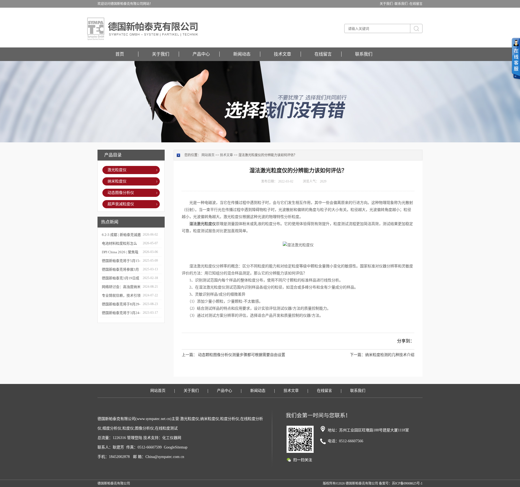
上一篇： (189, 355)
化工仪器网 (171, 438)
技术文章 (282, 54)
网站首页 (208, 155)
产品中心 (201, 54)
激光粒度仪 (117, 170)
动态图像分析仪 (121, 193)
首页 (119, 54)
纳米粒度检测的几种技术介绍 (389, 355)
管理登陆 (134, 438)
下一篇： (357, 355)
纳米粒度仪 (117, 181)
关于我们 (160, 54)
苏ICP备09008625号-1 (407, 483)
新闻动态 (242, 54)
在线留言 (416, 4)
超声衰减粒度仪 (121, 204)
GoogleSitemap (175, 447)
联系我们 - (402, 4)
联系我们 (363, 54)
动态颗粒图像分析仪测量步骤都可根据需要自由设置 (241, 355)
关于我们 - (387, 4)
